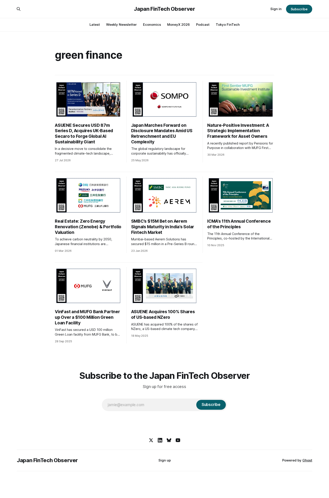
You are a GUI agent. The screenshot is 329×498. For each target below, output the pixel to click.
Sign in (276, 9)
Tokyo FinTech (228, 24)
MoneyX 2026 (178, 24)
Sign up (164, 460)
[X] (151, 440)
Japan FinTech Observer (164, 9)
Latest (95, 24)
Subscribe (299, 9)
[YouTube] (178, 440)
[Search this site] (18, 9)
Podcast (202, 24)
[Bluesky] (169, 440)
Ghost (307, 460)
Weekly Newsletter (121, 24)
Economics (152, 24)
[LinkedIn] (160, 440)
